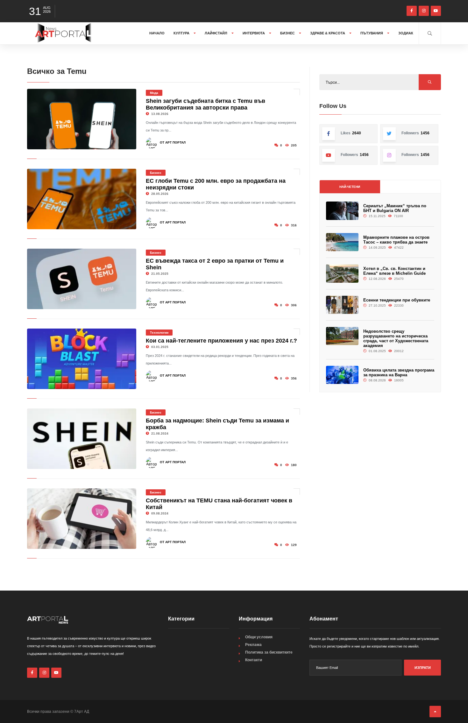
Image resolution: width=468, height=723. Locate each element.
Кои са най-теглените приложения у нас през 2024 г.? (221, 340)
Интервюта (254, 33)
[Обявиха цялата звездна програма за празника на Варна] (342, 375)
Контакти (253, 660)
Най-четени (349, 186)
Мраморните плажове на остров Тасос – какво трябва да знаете (396, 240)
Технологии (159, 332)
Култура (182, 33)
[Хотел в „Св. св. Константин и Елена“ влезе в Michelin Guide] (342, 273)
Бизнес (288, 33)
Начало (157, 33)
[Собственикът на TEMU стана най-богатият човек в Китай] (81, 518)
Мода (154, 93)
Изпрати (423, 668)
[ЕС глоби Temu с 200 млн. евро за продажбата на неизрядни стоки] (81, 199)
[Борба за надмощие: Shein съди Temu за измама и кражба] (81, 438)
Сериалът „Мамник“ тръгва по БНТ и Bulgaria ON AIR (394, 208)
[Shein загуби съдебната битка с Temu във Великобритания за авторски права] (81, 119)
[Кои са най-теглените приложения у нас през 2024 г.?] (81, 359)
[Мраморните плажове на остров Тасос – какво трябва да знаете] (342, 242)
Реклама (253, 644)
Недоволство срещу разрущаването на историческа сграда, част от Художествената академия (395, 338)
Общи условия (259, 637)
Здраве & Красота (328, 33)
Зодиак (405, 33)
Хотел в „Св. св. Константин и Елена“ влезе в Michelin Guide (394, 271)
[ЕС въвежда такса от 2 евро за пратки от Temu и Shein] (81, 279)
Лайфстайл (216, 33)
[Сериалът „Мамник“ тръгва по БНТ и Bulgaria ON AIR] (342, 211)
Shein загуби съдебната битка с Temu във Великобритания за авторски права (205, 104)
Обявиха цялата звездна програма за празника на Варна (398, 372)
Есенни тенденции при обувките (396, 300)
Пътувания (372, 33)
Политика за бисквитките (269, 652)
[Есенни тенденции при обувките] (342, 305)
